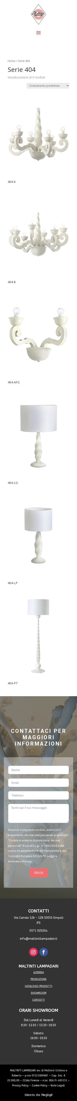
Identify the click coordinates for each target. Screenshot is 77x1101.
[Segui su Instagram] (33, 952)
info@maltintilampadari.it (38, 939)
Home (11, 61)
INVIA (38, 872)
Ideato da (39, 1095)
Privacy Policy (20, 1085)
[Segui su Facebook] (43, 952)
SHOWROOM (38, 992)
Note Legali (58, 1085)
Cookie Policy (39, 1085)
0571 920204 (38, 931)
